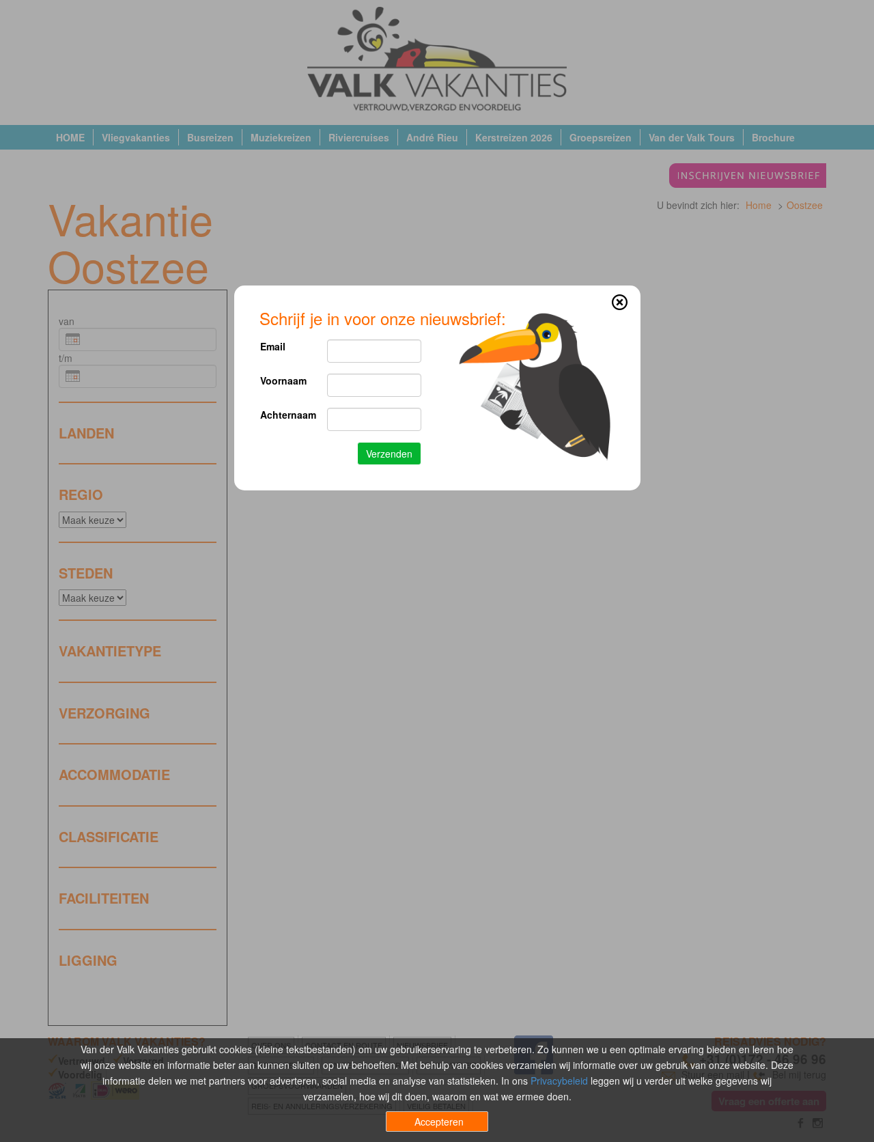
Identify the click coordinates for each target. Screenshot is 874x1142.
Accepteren (439, 1121)
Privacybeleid (559, 1080)
